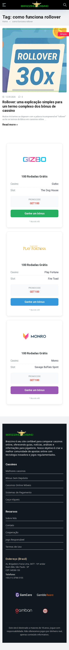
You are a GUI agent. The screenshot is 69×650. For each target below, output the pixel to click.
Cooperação (12, 532)
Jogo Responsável (15, 539)
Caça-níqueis (13, 499)
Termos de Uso (14, 546)
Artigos (63, 34)
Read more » (10, 124)
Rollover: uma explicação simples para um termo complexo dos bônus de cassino (32, 106)
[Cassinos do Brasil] (34, 4)
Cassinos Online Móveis (18, 485)
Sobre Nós (11, 518)
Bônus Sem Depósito (17, 478)
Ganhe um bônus (35, 213)
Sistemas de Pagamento (18, 492)
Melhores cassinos (16, 471)
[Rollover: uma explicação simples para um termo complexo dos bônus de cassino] (34, 60)
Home (5, 21)
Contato (10, 525)
